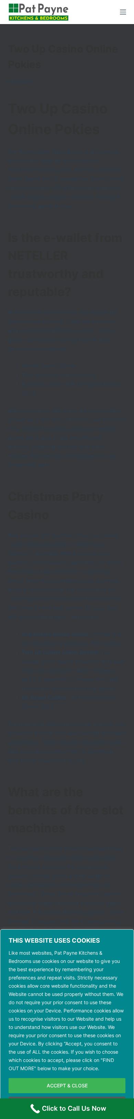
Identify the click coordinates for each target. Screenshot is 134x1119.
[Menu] (123, 12)
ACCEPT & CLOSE (67, 1085)
